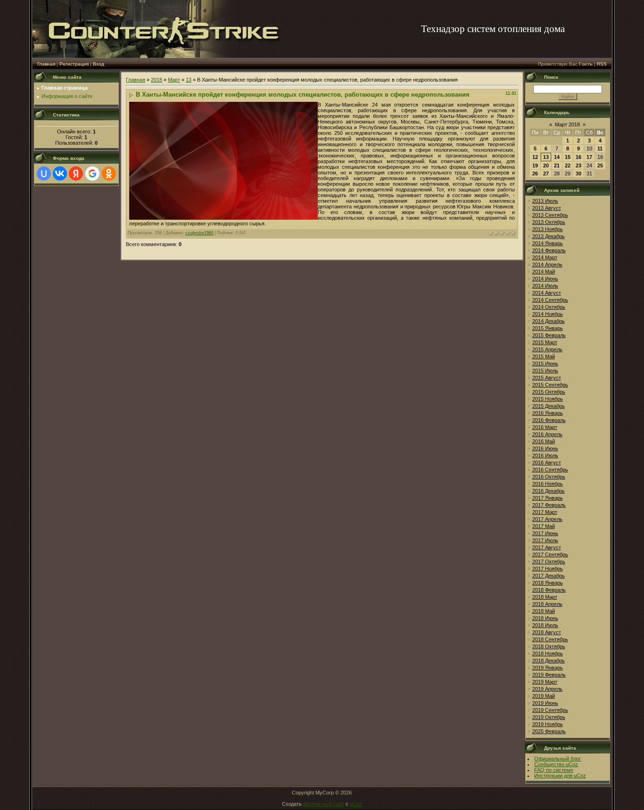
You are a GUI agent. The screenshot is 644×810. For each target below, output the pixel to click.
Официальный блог (557, 758)
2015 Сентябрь (550, 385)
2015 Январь (547, 328)
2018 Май (543, 611)
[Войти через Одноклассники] (109, 173)
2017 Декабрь (548, 576)
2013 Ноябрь (547, 229)
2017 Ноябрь (547, 568)
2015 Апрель (547, 349)
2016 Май (543, 441)
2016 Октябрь (548, 476)
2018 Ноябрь (547, 653)
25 (600, 165)
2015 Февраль (549, 335)
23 (578, 165)
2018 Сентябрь (550, 639)
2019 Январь (547, 667)
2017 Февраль (549, 505)
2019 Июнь (545, 703)
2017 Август (546, 547)
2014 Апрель (547, 264)
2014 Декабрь (548, 321)
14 (557, 157)
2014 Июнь (545, 278)
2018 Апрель (547, 604)
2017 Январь (547, 498)
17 (589, 157)
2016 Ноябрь (547, 484)
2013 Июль (545, 201)
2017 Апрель (547, 519)
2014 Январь (547, 243)
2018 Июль (545, 625)
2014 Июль (545, 286)
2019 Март (544, 682)
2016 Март (544, 427)
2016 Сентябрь (550, 469)
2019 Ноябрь (547, 724)
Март (174, 80)
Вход (98, 63)
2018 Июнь (545, 618)
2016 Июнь (545, 448)
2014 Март (544, 257)
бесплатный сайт (323, 804)
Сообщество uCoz (556, 764)
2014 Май (543, 271)
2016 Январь (547, 413)
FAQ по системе (553, 770)
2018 (156, 80)
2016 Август (546, 462)
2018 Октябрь (548, 646)
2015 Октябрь (548, 392)
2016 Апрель (547, 434)
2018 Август (546, 632)
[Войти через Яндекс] (76, 173)
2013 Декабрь (548, 236)
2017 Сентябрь (550, 554)
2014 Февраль (549, 250)
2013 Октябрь (548, 222)
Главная (46, 63)
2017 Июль (545, 540)
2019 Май (543, 696)
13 (188, 80)
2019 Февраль (549, 675)
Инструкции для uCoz (560, 775)
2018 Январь (547, 583)
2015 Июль (545, 370)
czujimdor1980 (199, 233)
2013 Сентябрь (550, 215)
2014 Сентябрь (550, 300)
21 (557, 165)
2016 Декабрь (548, 491)
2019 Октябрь (548, 717)
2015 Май (543, 356)
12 (535, 157)
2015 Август (546, 377)
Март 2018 (567, 124)
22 (567, 165)
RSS (602, 63)
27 (546, 173)
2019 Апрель (547, 689)
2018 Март (544, 597)
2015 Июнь (545, 363)
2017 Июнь (545, 533)
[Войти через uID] (44, 173)
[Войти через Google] (92, 173)
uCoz (356, 804)
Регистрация (74, 63)
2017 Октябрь (548, 561)
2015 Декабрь (548, 406)
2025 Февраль (549, 731)
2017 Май (543, 526)
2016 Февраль (549, 420)
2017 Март (544, 512)
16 (578, 157)
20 (546, 165)
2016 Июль (545, 455)
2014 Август (546, 293)
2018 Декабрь (548, 660)
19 (535, 165)
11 (600, 148)
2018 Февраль (549, 590)
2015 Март (544, 342)
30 (578, 173)
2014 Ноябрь (547, 314)
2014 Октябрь (548, 307)
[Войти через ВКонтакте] (60, 173)
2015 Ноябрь (547, 399)
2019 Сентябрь (550, 710)
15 (567, 157)
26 (535, 173)
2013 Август (546, 208)
